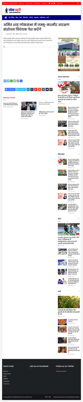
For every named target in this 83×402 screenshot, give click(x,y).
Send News (37, 3)
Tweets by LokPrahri (61, 371)
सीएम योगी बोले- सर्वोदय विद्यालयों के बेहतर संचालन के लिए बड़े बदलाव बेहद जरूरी (73, 133)
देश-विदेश (11, 17)
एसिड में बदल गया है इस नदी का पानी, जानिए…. (46, 112)
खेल (20, 17)
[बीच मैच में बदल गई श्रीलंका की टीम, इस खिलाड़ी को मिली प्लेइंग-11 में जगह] (62, 272)
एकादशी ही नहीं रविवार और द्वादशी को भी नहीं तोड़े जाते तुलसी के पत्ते (69, 312)
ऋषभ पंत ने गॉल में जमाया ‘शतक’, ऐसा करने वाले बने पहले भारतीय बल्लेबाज (73, 262)
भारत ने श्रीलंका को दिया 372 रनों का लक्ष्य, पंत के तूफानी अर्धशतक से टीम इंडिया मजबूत (74, 252)
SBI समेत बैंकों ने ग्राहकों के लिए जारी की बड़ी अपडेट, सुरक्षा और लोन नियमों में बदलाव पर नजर (73, 208)
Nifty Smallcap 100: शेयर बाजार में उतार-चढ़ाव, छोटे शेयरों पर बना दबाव (73, 124)
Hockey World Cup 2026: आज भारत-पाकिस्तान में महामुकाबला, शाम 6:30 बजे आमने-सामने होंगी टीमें (68, 240)
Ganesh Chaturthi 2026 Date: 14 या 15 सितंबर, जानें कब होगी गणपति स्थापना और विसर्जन (74, 330)
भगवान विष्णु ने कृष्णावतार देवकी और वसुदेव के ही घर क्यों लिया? (73, 340)
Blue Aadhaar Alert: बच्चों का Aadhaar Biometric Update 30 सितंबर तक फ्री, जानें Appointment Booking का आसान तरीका (74, 112)
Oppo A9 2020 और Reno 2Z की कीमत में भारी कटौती (10, 104)
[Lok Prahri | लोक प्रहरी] (13, 10)
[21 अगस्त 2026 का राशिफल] (62, 322)
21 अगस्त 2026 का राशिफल (73, 320)
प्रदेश (17, 17)
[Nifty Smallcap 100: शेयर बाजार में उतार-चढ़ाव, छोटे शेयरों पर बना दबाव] (62, 124)
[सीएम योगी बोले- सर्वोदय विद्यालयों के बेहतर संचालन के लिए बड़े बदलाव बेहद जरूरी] (62, 133)
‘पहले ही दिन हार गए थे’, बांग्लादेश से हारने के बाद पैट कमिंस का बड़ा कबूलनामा (73, 281)
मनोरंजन (42, 17)
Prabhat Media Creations (72, 397)
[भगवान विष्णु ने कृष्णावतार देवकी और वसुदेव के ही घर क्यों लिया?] (62, 340)
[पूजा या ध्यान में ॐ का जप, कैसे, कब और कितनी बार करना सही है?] (62, 350)
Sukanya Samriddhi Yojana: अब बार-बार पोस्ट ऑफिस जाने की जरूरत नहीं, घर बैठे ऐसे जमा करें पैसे (74, 143)
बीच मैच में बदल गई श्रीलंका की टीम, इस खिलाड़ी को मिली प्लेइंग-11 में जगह (73, 272)
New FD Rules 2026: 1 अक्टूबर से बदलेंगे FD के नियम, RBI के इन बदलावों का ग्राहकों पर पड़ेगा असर (69, 98)
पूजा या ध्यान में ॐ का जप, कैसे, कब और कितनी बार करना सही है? (74, 350)
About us (21, 3)
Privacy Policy (29, 3)
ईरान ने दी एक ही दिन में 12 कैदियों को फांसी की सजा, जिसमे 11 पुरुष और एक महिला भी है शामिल (28, 114)
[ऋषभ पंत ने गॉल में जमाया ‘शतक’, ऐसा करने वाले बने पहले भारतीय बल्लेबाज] (62, 262)
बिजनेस (25, 17)
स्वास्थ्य (36, 17)
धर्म (48, 17)
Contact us (44, 3)
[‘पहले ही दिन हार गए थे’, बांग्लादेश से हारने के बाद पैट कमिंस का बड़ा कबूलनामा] (62, 281)
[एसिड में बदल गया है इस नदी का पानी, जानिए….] (46, 106)
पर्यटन (31, 17)
